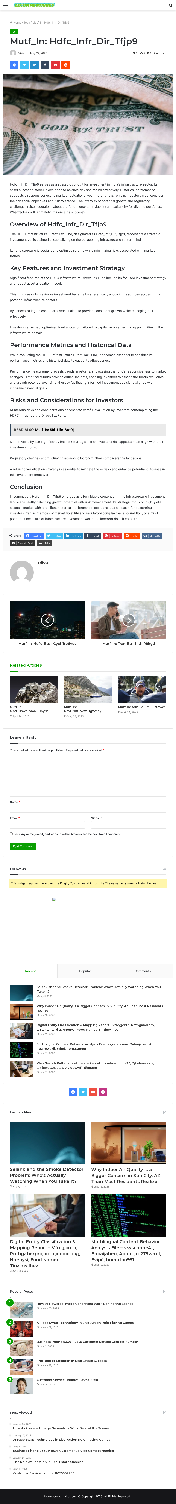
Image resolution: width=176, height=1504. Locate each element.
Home (16, 22)
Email (15, 818)
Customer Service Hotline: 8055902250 (67, 1380)
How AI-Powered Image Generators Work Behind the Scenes (85, 1304)
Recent (30, 971)
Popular (85, 971)
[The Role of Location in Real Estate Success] (21, 1367)
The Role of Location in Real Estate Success (72, 1361)
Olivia (21, 53)
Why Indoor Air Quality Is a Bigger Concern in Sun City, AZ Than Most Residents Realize (125, 1175)
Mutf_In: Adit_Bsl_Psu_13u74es (142, 707)
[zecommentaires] (34, 5)
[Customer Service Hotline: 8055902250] (21, 1386)
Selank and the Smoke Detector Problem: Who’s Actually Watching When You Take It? (46, 1175)
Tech (27, 22)
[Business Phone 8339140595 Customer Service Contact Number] (21, 1348)
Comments (142, 971)
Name (15, 802)
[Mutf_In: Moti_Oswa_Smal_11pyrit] (34, 689)
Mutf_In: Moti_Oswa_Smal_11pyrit (29, 709)
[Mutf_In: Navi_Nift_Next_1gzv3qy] (88, 689)
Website (96, 818)
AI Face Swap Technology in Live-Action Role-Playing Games (85, 1323)
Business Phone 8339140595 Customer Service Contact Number (87, 1342)
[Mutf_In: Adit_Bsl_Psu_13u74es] (142, 689)
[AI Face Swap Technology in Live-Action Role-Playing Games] (21, 1329)
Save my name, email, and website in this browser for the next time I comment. (67, 834)
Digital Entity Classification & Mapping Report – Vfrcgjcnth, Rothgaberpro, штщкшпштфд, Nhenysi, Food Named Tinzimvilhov (45, 1253)
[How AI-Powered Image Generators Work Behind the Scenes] (21, 1310)
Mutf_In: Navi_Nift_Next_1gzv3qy (82, 709)
